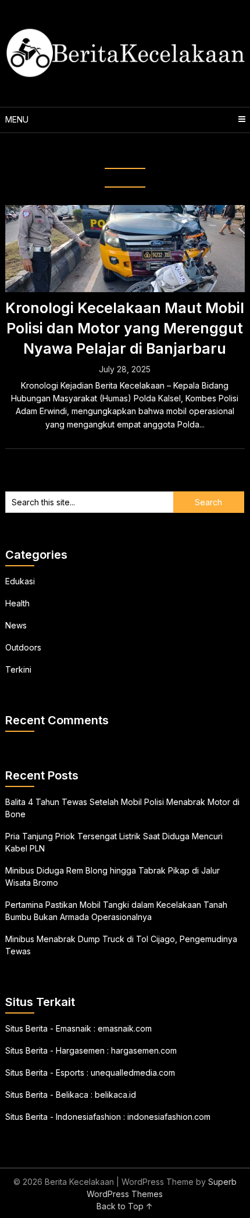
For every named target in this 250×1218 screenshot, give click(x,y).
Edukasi (20, 581)
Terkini (18, 669)
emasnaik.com (125, 1028)
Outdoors (23, 647)
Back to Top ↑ (125, 1206)
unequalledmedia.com (133, 1072)
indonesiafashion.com (168, 1117)
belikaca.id (115, 1095)
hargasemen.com (144, 1050)
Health (17, 603)
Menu (16, 119)
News (16, 625)
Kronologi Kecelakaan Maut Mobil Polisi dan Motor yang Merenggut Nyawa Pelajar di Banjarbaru (124, 328)
